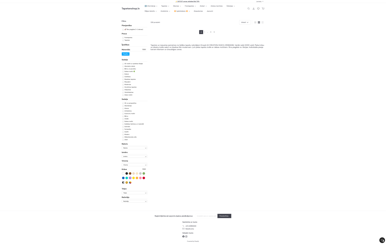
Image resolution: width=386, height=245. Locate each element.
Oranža (137, 178)
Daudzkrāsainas (130, 182)
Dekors (126, 74)
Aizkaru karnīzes (217, 6)
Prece (124, 33)
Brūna (130, 173)
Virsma (125, 161)
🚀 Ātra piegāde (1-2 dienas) (133, 29)
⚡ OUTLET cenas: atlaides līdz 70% (187, 1)
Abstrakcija (128, 106)
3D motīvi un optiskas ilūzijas (133, 63)
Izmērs (125, 152)
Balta (123, 173)
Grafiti (126, 132)
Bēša (133, 173)
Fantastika (127, 129)
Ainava (126, 108)
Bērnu (126, 116)
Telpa (124, 189)
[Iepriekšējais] (201, 32)
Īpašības (125, 45)
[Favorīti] (258, 8)
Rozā (140, 178)
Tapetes (164, 6)
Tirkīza (126, 178)
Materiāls (126, 49)
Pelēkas (140, 173)
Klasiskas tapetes (130, 79)
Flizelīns (125, 54)
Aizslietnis (164, 11)
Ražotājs (125, 197)
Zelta (126, 182)
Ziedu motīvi (128, 95)
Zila (123, 178)
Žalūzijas (230, 6)
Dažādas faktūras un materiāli (134, 124)
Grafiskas (127, 77)
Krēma (137, 173)
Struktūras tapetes (130, 87)
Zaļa (144, 173)
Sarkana (144, 178)
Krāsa (124, 169)
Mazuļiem (127, 82)
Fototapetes (189, 6)
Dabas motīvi (128, 121)
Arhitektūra (128, 111)
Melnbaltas (123, 182)
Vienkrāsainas (128, 92)
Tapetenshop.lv (131, 8)
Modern (126, 134)
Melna (126, 173)
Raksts (125, 144)
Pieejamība (127, 25)
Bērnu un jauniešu (130, 69)
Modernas (127, 84)
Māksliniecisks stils (130, 137)
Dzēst (144, 49)
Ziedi (126, 140)
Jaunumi (210, 11)
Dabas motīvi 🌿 (129, 71)
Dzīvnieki (127, 126)
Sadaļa (125, 59)
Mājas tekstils (150, 11)
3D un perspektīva (130, 103)
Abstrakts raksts (129, 66)
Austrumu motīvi (129, 113)
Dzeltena (133, 178)
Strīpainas (127, 90)
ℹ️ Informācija (150, 6)
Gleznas (176, 6)
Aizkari (202, 6)
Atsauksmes (198, 11)
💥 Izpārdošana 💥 (181, 11)
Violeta (130, 178)
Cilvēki (126, 119)
